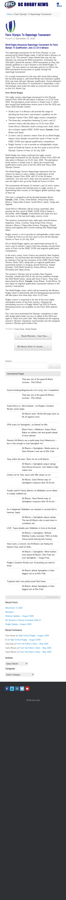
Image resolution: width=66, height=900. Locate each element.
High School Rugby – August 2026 (34, 635)
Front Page (19, 329)
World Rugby (31, 329)
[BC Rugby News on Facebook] (7, 688)
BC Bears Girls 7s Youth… (33, 346)
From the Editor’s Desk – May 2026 (32, 644)
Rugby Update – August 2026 (18, 624)
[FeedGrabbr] (33, 597)
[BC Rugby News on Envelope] (22, 688)
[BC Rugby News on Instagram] (17, 688)
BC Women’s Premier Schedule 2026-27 (23, 620)
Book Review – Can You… (33, 336)
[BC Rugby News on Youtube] (27, 688)
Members (9, 612)
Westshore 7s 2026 (14, 608)
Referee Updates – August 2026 (19, 616)
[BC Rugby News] (27, 4)
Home (9, 14)
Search (8, 361)
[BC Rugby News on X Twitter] (12, 688)
